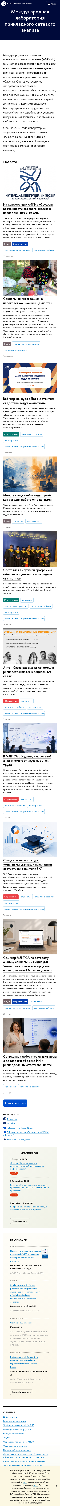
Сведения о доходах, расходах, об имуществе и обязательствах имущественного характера (25, 1456)
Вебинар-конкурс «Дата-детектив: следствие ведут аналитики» (28, 400)
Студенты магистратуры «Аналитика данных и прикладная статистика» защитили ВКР (27, 864)
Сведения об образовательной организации (24, 1461)
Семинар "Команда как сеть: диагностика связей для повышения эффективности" (27, 1166)
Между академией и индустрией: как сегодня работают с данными (27, 497)
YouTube (11, 1123)
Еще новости (14, 1103)
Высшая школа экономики (19, 3)
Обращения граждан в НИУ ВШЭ (18, 1441)
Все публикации (20, 1392)
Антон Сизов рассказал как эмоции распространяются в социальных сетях (28, 671)
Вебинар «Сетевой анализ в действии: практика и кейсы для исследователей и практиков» (29, 1187)
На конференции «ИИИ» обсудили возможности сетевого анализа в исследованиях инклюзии (28, 208)
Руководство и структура (14, 1421)
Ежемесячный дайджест (18, 1139)
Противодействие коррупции (17, 1450)
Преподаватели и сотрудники (17, 1429)
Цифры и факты (10, 1417)
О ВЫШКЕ (9, 1412)
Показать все (19, 1221)
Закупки (6, 1437)
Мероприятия (29, 1153)
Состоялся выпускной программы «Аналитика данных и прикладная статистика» (27, 574)
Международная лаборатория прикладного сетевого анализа (30, 20)
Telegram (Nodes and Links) (20, 1127)
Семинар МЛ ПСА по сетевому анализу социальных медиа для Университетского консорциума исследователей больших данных (27, 964)
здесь (25, 1482)
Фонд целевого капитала (15, 1446)
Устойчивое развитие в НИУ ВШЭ (18, 1425)
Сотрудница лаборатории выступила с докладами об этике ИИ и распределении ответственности (30, 1060)
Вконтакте (12, 1119)
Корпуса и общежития (13, 1433)
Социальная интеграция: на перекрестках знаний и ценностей (27, 301)
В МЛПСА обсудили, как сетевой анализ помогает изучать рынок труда (27, 760)
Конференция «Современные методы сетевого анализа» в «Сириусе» (28, 1208)
